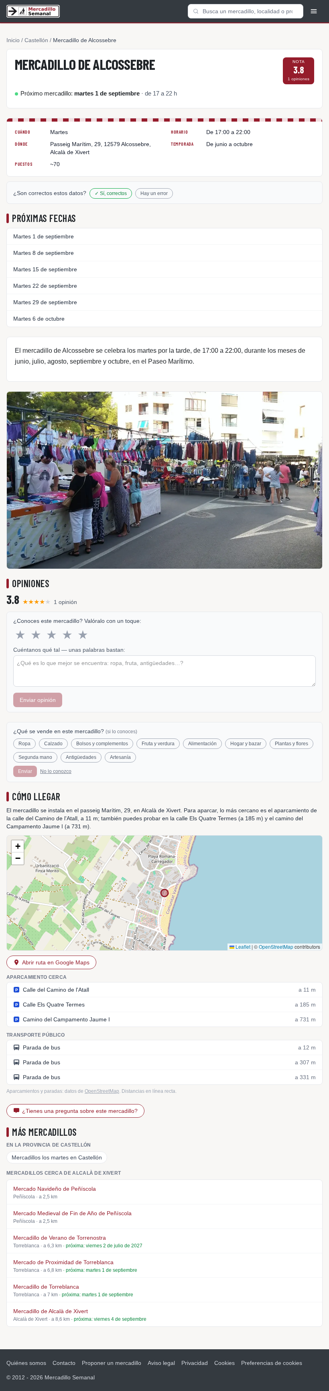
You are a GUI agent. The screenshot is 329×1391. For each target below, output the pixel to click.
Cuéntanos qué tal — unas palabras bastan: (69, 650)
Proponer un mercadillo (111, 1363)
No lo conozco (55, 771)
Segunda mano (35, 757)
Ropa (24, 743)
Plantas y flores (291, 743)
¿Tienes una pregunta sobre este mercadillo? (80, 1111)
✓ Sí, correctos (111, 193)
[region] (164, 893)
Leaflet (242, 946)
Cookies (224, 1363)
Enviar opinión (38, 700)
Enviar (25, 771)
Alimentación (202, 743)
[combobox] (245, 11)
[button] (18, 846)
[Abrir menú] (314, 11)
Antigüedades (81, 757)
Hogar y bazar (245, 743)
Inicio (13, 40)
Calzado (53, 743)
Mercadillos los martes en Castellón (57, 1157)
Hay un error (154, 193)
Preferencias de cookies (271, 1363)
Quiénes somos (26, 1363)
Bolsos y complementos (102, 743)
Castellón (36, 40)
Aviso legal (161, 1363)
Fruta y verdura (158, 743)
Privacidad (194, 1363)
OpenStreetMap (276, 946)
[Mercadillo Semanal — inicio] (33, 11)
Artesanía (120, 757)
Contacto (64, 1363)
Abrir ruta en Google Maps (55, 962)
